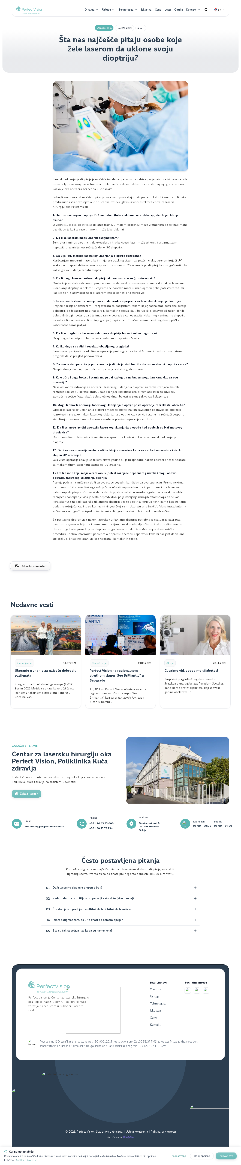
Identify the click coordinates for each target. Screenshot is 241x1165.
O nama (89, 9)
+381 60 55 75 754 (101, 828)
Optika (178, 9)
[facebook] (188, 990)
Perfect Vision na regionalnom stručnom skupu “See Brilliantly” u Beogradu (117, 675)
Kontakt (191, 9)
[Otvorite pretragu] (206, 9)
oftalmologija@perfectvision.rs (44, 826)
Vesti (168, 9)
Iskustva (146, 9)
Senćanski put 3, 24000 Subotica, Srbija (149, 826)
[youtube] (206, 990)
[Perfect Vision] (29, 10)
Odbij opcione (202, 1155)
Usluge (106, 9)
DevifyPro (128, 1137)
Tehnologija (126, 9)
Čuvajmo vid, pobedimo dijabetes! (191, 670)
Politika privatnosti (163, 1132)
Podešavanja (178, 1155)
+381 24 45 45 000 (101, 823)
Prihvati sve (226, 1155)
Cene (158, 9)
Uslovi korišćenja (137, 1132)
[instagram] (197, 990)
